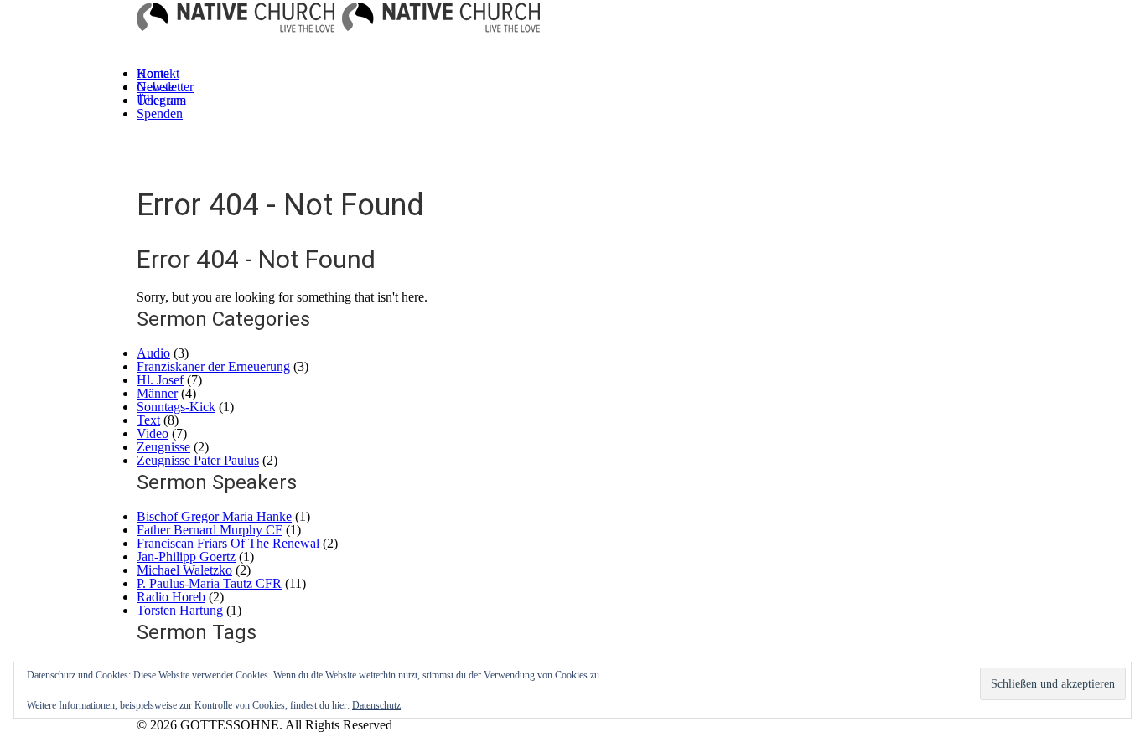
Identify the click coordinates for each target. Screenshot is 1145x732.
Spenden (160, 113)
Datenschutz (376, 705)
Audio (153, 353)
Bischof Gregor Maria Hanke (214, 516)
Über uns (161, 100)
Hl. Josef (160, 380)
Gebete (155, 87)
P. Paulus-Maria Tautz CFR (209, 583)
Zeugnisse (163, 447)
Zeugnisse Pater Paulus (198, 460)
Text (148, 420)
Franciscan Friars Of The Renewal (228, 543)
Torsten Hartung (180, 610)
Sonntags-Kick (176, 407)
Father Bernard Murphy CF (209, 530)
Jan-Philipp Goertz (186, 556)
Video (152, 433)
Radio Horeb (171, 597)
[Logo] (235, 22)
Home (153, 73)
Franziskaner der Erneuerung (213, 366)
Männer (157, 393)
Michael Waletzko (184, 570)
